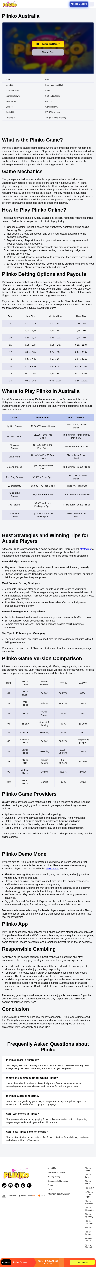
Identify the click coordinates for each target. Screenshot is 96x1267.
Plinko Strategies (89, 1209)
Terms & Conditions (56, 1172)
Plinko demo (52, 868)
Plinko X (88, 1227)
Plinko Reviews (89, 1202)
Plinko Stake (88, 1169)
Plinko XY (89, 1188)
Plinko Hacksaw (89, 1222)
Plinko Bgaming (89, 1215)
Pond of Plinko (88, 1239)
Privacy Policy (54, 1177)
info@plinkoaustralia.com (59, 1194)
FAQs (50, 1190)
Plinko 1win (88, 1176)
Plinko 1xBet (88, 1182)
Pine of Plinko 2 (88, 1246)
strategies (85, 549)
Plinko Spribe (88, 1233)
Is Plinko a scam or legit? (89, 1194)
